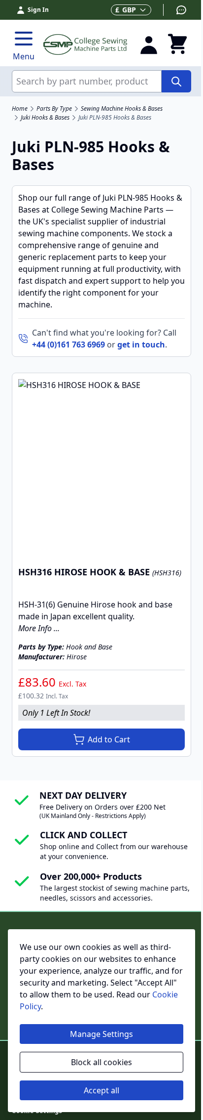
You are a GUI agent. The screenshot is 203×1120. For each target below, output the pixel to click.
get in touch (141, 344)
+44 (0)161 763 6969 (68, 344)
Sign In (38, 9)
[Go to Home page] (85, 44)
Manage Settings (101, 1034)
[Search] (176, 81)
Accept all (101, 1090)
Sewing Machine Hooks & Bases (122, 109)
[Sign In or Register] (149, 44)
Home (20, 109)
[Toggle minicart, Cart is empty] (177, 44)
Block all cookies (101, 1062)
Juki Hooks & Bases (45, 118)
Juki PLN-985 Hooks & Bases (114, 118)
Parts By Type (54, 109)
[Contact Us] (175, 10)
